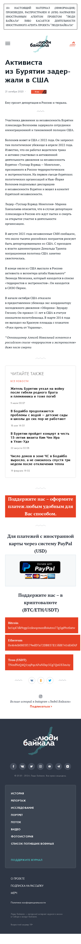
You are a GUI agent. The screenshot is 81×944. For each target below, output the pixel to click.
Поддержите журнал (26, 859)
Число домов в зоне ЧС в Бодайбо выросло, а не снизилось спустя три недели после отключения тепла (40, 460)
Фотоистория (22, 836)
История (17, 793)
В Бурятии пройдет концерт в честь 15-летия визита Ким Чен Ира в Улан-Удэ (40, 437)
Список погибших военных (32, 843)
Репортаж (18, 800)
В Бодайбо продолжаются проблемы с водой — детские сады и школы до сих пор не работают (39, 415)
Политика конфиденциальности (28, 902)
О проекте (18, 878)
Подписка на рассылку (27, 886)
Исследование (22, 807)
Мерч (14, 893)
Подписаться (40, 706)
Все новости (20, 381)
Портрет (17, 815)
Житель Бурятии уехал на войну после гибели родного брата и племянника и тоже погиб (37, 392)
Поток (16, 822)
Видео (16, 829)
